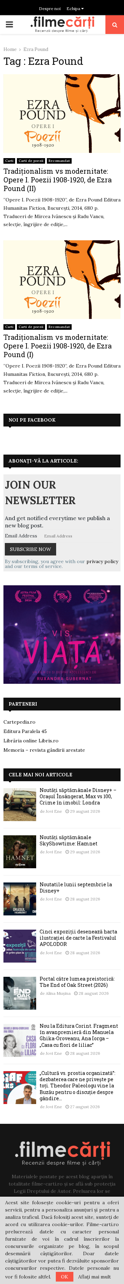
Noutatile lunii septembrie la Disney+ (76, 887)
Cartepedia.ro (19, 722)
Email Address (21, 536)
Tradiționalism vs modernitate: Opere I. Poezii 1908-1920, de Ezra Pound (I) (57, 346)
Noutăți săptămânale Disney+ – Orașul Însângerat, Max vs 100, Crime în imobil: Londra (78, 796)
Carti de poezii (31, 160)
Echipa (73, 8)
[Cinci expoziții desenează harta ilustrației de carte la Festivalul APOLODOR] (19, 946)
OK (64, 1277)
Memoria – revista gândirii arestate (44, 750)
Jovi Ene (54, 811)
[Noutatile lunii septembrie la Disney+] (19, 898)
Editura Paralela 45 (25, 731)
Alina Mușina (58, 993)
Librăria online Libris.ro (31, 741)
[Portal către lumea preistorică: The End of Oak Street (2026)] (19, 993)
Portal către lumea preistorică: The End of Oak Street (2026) (77, 981)
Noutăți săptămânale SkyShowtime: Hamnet (68, 840)
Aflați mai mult (94, 1276)
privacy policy (102, 561)
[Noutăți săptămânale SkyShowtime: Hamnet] (19, 851)
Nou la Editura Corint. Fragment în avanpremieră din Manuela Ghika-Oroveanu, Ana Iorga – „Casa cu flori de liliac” (79, 1035)
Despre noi (50, 8)
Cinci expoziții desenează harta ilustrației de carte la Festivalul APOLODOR (78, 937)
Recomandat (59, 160)
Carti (9, 160)
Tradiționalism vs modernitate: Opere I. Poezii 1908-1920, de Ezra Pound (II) (57, 179)
